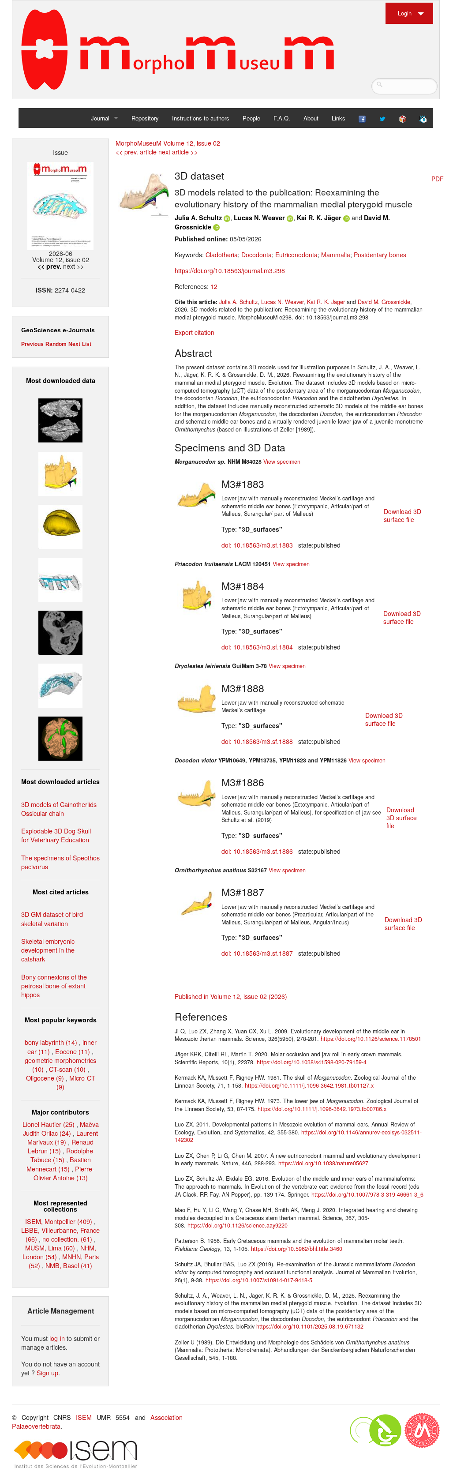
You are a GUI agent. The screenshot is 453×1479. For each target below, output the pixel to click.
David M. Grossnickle (384, 302)
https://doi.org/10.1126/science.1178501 (371, 1039)
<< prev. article (136, 151)
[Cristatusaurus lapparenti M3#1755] (60, 684)
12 (213, 286)
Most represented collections (60, 1205)
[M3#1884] (196, 596)
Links (338, 118)
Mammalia (335, 254)
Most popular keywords (61, 1019)
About (310, 118)
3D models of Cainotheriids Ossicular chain (59, 809)
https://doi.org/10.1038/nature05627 (323, 1163)
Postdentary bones (380, 254)
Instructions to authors (200, 118)
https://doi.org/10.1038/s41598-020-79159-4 (312, 1062)
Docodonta (256, 254)
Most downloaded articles (60, 781)
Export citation (194, 332)
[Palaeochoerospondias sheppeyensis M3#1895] (60, 737)
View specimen (281, 461)
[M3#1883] (196, 493)
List (86, 344)
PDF (437, 178)
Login (405, 13)
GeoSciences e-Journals (58, 330)
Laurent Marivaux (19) (62, 1137)
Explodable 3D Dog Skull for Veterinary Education (56, 835)
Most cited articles (61, 891)
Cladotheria (222, 254)
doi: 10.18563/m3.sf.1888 (257, 741)
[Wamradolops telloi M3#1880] (60, 419)
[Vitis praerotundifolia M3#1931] (60, 631)
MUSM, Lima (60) (50, 1247)
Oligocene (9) (45, 1077)
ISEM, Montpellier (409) (58, 1221)
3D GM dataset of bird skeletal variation (52, 918)
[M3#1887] (196, 902)
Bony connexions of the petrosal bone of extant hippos (54, 985)
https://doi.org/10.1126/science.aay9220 (237, 1225)
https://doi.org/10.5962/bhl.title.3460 (296, 1249)
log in (56, 1338)
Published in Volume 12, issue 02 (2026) (231, 996)
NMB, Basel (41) (68, 1265)
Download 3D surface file (402, 515)
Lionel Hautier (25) (48, 1124)
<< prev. (49, 266)
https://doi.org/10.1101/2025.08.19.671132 (309, 1326)
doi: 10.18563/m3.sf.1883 (257, 545)
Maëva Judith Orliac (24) (61, 1128)
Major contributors (60, 1111)
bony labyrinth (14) (51, 1042)
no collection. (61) (67, 1238)
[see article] (143, 191)
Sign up (47, 1372)
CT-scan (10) (67, 1069)
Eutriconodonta (296, 254)
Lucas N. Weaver (259, 217)
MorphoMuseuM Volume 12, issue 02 (168, 142)
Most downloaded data (60, 380)
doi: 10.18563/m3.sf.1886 (257, 851)
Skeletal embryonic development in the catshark (48, 949)
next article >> (178, 151)
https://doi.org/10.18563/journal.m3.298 (230, 270)
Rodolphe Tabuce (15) (62, 1155)
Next (74, 344)
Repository (145, 118)
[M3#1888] (196, 698)
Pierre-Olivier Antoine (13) (64, 1173)
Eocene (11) (72, 1051)
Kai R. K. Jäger (319, 217)
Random (56, 344)
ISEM (84, 1417)
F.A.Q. (281, 118)
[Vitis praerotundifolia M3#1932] (60, 525)
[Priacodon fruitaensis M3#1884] (60, 472)
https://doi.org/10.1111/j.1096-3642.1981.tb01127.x (309, 1085)
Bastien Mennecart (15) (58, 1164)
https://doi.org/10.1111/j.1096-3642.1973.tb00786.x (322, 1109)
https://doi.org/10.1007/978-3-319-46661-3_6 (367, 1194)
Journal (100, 118)
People (251, 118)
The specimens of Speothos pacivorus (60, 862)
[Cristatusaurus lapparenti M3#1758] (60, 578)
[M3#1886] (196, 792)
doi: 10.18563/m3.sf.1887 (257, 953)
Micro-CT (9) (75, 1082)
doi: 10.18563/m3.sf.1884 (257, 646)
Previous (32, 344)
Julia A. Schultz (198, 217)
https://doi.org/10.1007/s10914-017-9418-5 (259, 1280)
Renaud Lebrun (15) (61, 1146)
